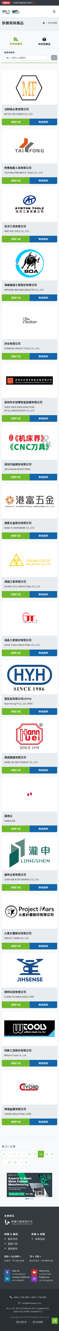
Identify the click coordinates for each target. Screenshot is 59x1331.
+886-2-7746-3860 (38, 1297)
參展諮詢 (40, 1239)
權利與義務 (38, 1321)
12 (35, 1154)
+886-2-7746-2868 (21, 1297)
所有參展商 (52, 23)
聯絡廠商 (43, 122)
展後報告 (13, 1248)
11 (29, 1154)
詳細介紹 (16, 122)
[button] (11, 1186)
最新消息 (13, 1239)
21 (9, 1162)
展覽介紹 (13, 1243)
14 (46, 1154)
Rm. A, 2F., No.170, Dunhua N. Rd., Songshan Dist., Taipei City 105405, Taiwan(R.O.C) (28, 1310)
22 (15, 1162)
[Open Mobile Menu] (54, 11)
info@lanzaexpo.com (31, 1303)
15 (52, 1154)
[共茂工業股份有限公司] (33, 1185)
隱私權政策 (21, 1321)
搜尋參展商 (9, 52)
